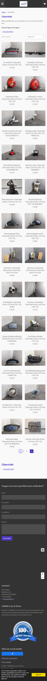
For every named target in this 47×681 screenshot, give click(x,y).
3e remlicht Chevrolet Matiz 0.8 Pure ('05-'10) (12, 63)
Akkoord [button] (38, 675)
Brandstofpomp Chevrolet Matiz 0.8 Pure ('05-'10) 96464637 (35, 201)
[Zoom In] (42, 574)
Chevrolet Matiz (8, 32)
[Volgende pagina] (32, 451)
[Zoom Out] (42, 577)
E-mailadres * (6, 512)
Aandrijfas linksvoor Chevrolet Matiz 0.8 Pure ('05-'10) (35, 64)
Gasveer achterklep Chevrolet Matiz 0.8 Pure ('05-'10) (35, 304)
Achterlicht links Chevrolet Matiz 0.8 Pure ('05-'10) (12, 98)
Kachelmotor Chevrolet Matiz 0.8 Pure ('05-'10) (11, 406)
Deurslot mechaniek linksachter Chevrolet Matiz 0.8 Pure (12, 270)
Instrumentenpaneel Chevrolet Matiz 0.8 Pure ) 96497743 (12, 372)
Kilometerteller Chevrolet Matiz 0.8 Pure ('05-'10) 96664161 (12, 441)
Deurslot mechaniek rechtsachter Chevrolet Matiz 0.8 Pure (35, 270)
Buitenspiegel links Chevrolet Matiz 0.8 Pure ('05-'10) (12, 235)
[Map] (23, 563)
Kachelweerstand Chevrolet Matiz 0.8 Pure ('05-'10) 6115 (35, 407)
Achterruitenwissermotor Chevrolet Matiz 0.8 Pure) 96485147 (12, 133)
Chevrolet (11, 12)
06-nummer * (6, 502)
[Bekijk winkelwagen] (44, 4)
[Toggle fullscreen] (42, 549)
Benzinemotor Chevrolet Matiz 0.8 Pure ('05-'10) (12, 200)
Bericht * (4, 522)
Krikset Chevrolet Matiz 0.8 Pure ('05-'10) (35, 440)
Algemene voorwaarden (9, 658)
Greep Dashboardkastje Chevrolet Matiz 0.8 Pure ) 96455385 (12, 338)
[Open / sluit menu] (2, 4)
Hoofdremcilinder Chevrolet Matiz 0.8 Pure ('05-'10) (35, 338)
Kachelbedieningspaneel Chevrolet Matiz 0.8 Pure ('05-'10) (35, 372)
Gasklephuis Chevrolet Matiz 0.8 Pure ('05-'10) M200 (12, 304)
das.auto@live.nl (8, 599)
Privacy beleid (6, 662)
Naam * (4, 493)
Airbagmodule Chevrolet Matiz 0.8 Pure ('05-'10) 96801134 (35, 133)
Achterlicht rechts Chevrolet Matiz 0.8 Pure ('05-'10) (35, 98)
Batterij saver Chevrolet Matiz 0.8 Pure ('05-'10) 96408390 (35, 167)
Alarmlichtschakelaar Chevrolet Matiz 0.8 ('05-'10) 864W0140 (12, 167)
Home (4, 12)
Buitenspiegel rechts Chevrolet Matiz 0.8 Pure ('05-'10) (35, 235)
